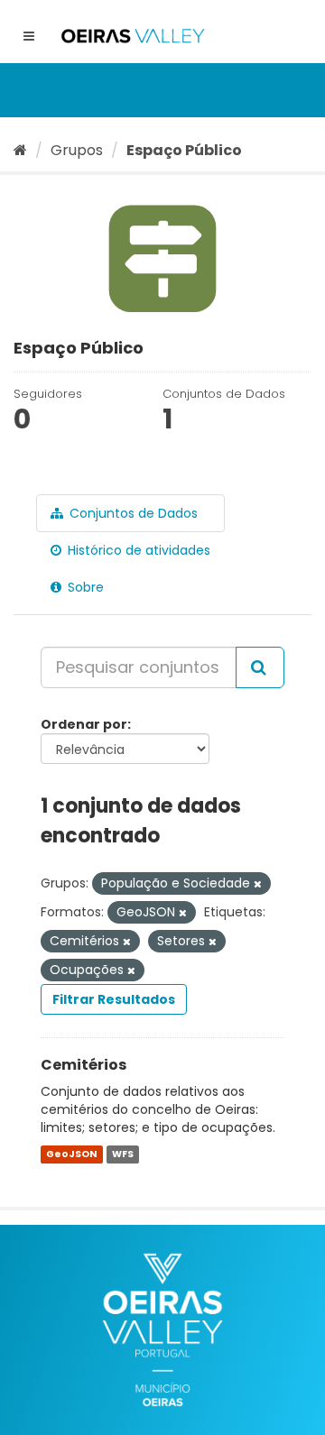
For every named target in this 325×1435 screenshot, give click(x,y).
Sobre (84, 587)
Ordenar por (84, 724)
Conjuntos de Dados (132, 513)
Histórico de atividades (137, 550)
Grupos (77, 150)
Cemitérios (83, 1064)
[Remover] (258, 884)
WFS (123, 1154)
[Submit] (260, 667)
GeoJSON (71, 1154)
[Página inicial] (20, 150)
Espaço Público (184, 150)
